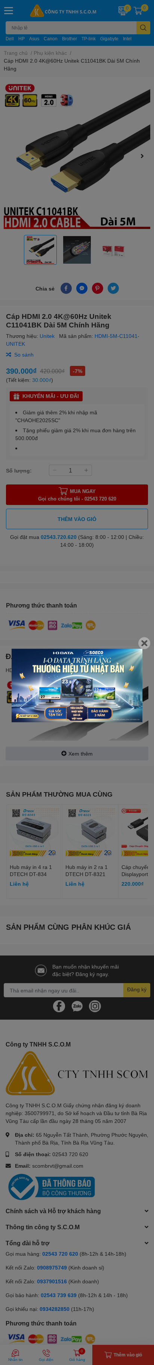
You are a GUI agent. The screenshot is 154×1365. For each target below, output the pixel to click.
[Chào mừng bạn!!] (77, 685)
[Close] (144, 643)
